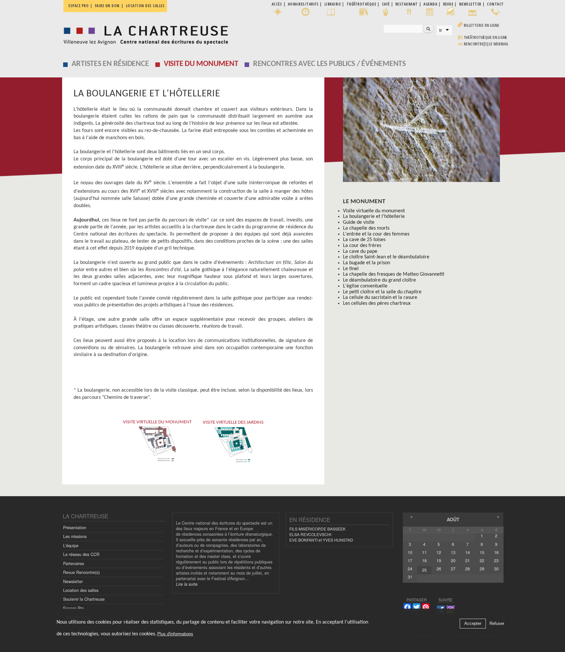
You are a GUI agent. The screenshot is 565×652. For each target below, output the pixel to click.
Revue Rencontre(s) (81, 572)
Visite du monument (201, 64)
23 (496, 560)
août (453, 519)
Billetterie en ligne (481, 25)
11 (424, 552)
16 (496, 552)
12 (439, 552)
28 (467, 569)
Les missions (75, 536)
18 (424, 560)
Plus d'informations (175, 633)
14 (467, 552)
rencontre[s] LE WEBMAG (486, 44)
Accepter (472, 623)
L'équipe (70, 545)
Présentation (74, 527)
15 (482, 552)
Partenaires (73, 563)
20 (453, 560)
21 (467, 560)
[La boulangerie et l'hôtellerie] (423, 132)
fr (440, 30)
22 (482, 560)
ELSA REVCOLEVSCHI (310, 534)
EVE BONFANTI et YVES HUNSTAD (321, 540)
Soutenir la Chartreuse (84, 599)
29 (482, 569)
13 (453, 552)
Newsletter (73, 581)
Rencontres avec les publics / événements (329, 64)
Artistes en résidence (110, 64)
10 (410, 552)
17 (410, 560)
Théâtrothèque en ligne (485, 37)
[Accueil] (144, 33)
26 (439, 569)
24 (410, 569)
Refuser (496, 623)
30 (496, 569)
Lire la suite (186, 584)
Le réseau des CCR (81, 554)
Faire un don (107, 5)
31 (410, 577)
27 (453, 569)
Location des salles (145, 5)
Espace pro (78, 5)
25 (424, 570)
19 (439, 560)
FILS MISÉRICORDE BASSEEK (317, 528)
